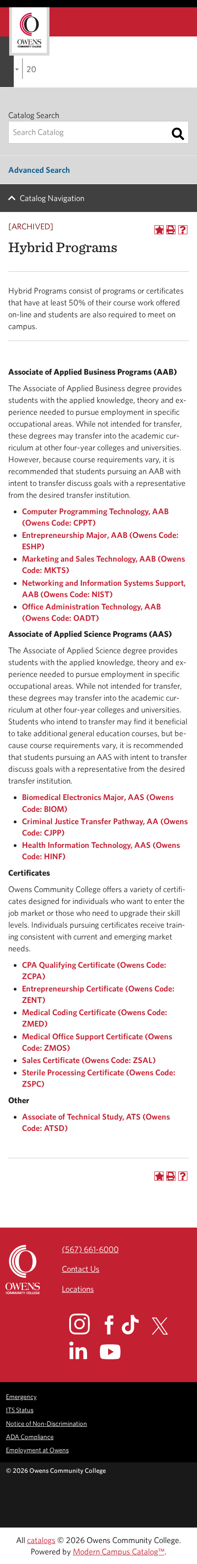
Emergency (21, 1396)
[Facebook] (112, 1325)
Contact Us (80, 1269)
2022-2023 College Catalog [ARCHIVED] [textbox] (31, 69)
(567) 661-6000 (90, 1249)
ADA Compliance (30, 1436)
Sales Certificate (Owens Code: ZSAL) (89, 1060)
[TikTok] (135, 1325)
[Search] (178, 134)
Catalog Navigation (52, 198)
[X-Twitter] (165, 1326)
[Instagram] (86, 1323)
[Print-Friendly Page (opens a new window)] (170, 229)
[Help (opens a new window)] (182, 229)
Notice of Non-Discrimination (46, 1423)
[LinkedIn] (83, 1350)
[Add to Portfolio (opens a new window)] (159, 229)
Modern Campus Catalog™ (118, 1551)
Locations (78, 1289)
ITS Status (19, 1410)
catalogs (41, 1540)
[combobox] (22, 68)
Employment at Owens (37, 1450)
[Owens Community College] (29, 31)
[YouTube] (116, 1351)
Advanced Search (39, 170)
